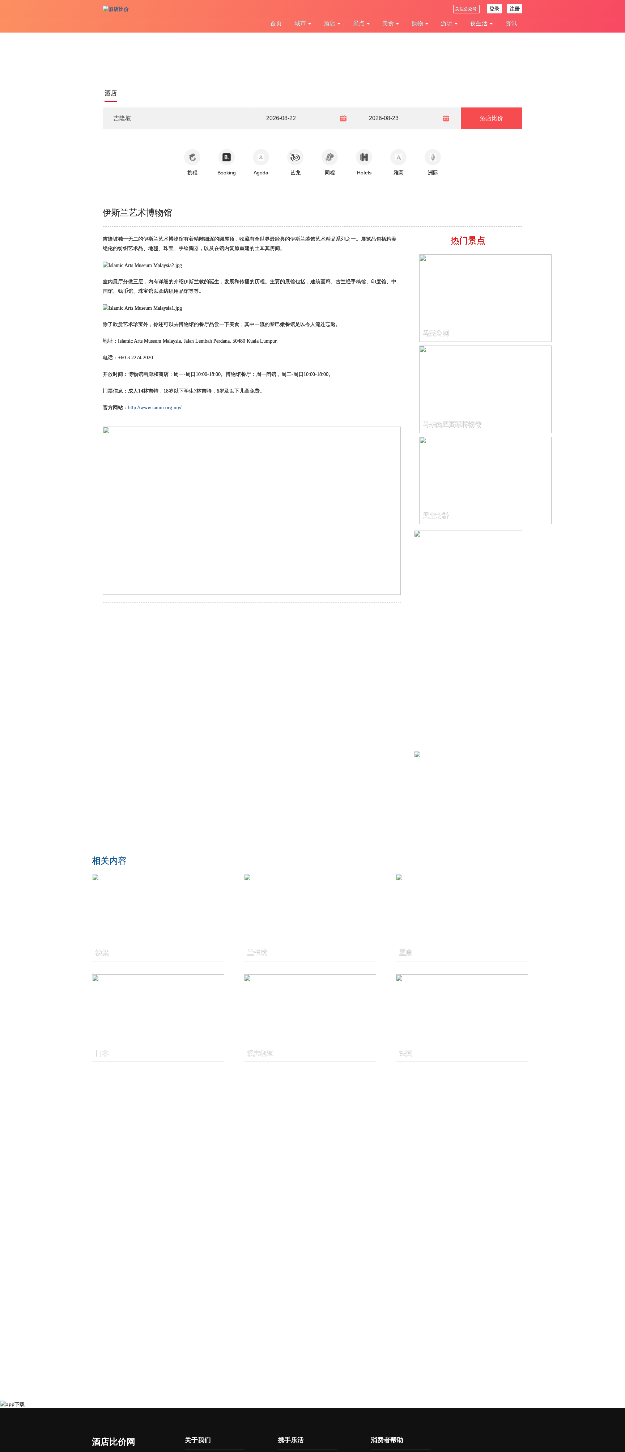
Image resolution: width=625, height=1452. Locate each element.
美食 (388, 23)
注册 (515, 9)
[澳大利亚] (310, 1018)
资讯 (511, 23)
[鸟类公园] (485, 298)
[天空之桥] (485, 480)
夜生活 (479, 23)
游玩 (447, 23)
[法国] (462, 1018)
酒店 (330, 23)
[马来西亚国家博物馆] (485, 389)
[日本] (158, 1018)
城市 (300, 23)
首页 (276, 23)
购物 (418, 23)
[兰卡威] (310, 917)
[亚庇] (462, 917)
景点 (359, 23)
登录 (494, 9)
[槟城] (158, 917)
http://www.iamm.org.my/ (155, 407)
